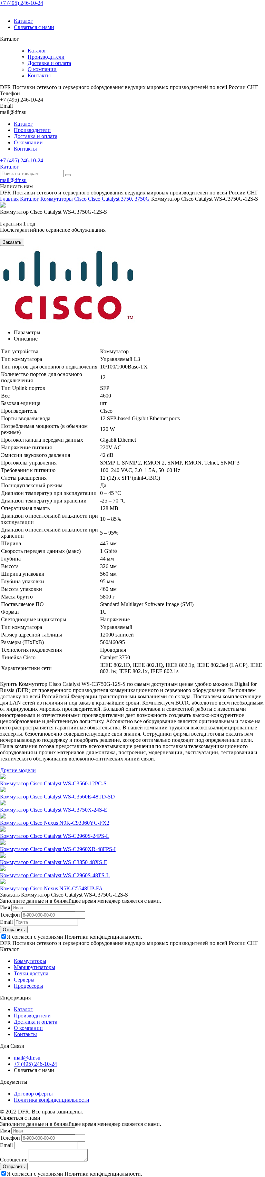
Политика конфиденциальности (51, 1100)
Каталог (23, 21)
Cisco (80, 199)
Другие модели (18, 770)
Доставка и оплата (49, 63)
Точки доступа (31, 973)
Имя (5, 907)
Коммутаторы (56, 199)
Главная (9, 199)
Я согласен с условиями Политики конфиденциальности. (74, 937)
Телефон (10, 915)
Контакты (39, 75)
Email (6, 922)
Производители (46, 57)
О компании (42, 69)
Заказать (12, 242)
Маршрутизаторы (34, 967)
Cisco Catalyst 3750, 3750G (119, 199)
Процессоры (28, 986)
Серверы (24, 980)
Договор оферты (33, 1094)
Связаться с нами (34, 27)
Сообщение (13, 1159)
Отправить (14, 929)
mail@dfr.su (13, 180)
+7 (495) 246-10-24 (21, 3)
